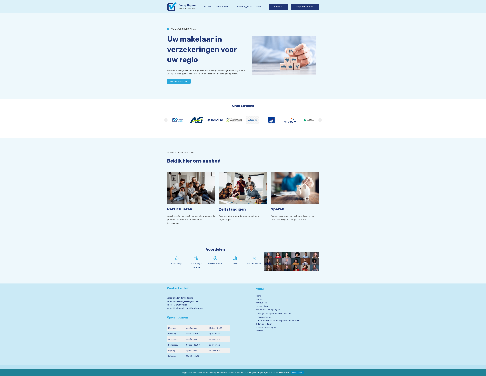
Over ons (260, 299)
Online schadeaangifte (266, 327)
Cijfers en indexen (264, 324)
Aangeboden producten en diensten (274, 313)
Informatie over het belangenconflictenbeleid (279, 320)
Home (258, 296)
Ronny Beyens (187, 5)
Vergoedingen (264, 317)
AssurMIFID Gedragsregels (268, 309)
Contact (259, 330)
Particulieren (261, 303)
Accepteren (297, 372)
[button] (230, 6)
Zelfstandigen (262, 306)
